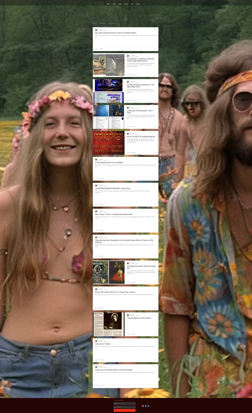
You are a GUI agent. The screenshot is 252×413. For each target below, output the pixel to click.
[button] (156, 23)
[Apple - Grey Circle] (148, 406)
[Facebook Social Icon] (145, 406)
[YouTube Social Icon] (143, 406)
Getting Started (102, 23)
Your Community (111, 23)
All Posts (95, 23)
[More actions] (156, 30)
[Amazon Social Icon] (151, 406)
